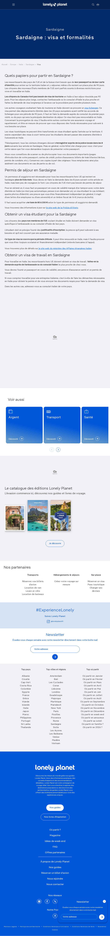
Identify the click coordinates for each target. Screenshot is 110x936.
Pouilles (56, 715)
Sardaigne (55, 29)
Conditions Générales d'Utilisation (56, 926)
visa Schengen (91, 108)
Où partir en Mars (93, 682)
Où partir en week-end (92, 715)
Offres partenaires (55, 852)
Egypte (26, 692)
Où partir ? (55, 830)
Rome (56, 721)
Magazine (55, 835)
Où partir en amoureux (92, 718)
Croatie (26, 679)
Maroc (25, 715)
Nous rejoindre (55, 879)
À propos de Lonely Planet (55, 861)
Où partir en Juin (92, 692)
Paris (56, 711)
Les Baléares (56, 734)
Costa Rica (26, 686)
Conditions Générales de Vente (83, 926)
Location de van (32, 588)
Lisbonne (56, 689)
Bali (56, 679)
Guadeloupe (56, 695)
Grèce (26, 699)
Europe (13, 65)
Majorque (56, 699)
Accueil (5, 65)
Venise (56, 737)
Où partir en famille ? (92, 724)
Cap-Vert (25, 682)
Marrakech (56, 705)
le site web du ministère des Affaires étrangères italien (65, 249)
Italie (21, 65)
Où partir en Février (93, 679)
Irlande (25, 702)
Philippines (25, 718)
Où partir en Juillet (92, 695)
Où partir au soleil (92, 721)
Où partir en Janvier (92, 676)
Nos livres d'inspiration (55, 817)
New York (56, 708)
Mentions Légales (10, 926)
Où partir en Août (93, 699)
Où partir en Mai (92, 689)
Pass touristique (96, 585)
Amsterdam (56, 676)
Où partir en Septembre (92, 702)
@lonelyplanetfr (57, 621)
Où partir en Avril (92, 686)
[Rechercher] (93, 4)
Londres (56, 692)
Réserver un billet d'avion (55, 873)
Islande (26, 705)
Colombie (26, 689)
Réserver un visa (96, 581)
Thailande (26, 727)
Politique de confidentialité (30, 926)
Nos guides (55, 808)
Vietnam (56, 743)
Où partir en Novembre (92, 708)
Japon (26, 711)
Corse (56, 686)
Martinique (56, 702)
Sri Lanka (25, 724)
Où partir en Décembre (92, 711)
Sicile (56, 727)
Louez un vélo (33, 591)
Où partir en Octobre (92, 705)
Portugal (25, 721)
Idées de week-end (55, 841)
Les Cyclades (56, 682)
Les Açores (56, 731)
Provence (56, 718)
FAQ (55, 847)
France (25, 695)
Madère (56, 740)
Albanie (26, 676)
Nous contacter (55, 884)
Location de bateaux (33, 594)
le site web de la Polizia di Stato (62, 208)
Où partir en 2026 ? (92, 727)
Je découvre (55, 543)
